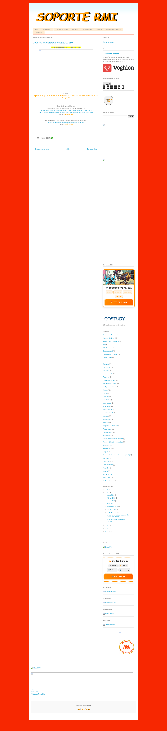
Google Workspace (109, 380)
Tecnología (106, 461)
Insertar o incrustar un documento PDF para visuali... (117, 516)
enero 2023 (111, 495)
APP (104, 344)
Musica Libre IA (108, 413)
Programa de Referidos (110, 426)
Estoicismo (106, 367)
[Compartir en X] (44, 138)
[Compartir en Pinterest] (49, 138)
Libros (105, 393)
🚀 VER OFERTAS (118, 576)
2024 (107, 525)
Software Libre (46, 29)
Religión (105, 452)
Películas (106, 422)
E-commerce (107, 361)
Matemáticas (107, 403)
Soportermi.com (87, 705)
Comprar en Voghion (111, 53)
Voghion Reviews (108, 481)
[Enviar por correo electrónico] (42, 138)
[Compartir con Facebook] (47, 138)
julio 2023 (110, 504)
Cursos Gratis (107, 358)
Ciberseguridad (108, 351)
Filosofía (99, 29)
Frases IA (106, 377)
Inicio (36, 29)
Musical (105, 416)
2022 (107, 490)
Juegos (105, 390)
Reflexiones (107, 448)
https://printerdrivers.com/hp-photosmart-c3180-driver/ (66, 122)
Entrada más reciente (42, 149)
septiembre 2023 (112, 507)
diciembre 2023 (112, 512)
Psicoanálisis (107, 432)
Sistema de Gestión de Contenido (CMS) (116, 455)
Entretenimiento (87, 29)
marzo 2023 (111, 501)
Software (106, 458)
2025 (107, 528)
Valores (105, 471)
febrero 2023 (111, 498)
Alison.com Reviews (109, 335)
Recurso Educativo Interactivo (113, 442)
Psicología (106, 435)
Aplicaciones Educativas (113, 29)
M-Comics (106, 400)
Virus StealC (107, 478)
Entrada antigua (92, 149)
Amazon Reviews (108, 338)
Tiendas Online (108, 465)
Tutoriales (75, 29)
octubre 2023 (111, 509)
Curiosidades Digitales (110, 354)
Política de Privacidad (38, 694)
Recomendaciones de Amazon (113, 439)
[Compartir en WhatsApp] (52, 138)
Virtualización (107, 474)
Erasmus (106, 364)
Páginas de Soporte (62, 29)
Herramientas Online (109, 383)
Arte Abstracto (107, 348)
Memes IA (106, 406)
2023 (107, 492)
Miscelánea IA (107, 409)
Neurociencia (107, 419)
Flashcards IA (107, 374)
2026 (107, 531)
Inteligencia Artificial (109, 387)
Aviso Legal (34, 691)
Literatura (106, 396)
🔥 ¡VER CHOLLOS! (118, 302)
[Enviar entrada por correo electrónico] (37, 138)
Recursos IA (38, 32)
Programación (107, 429)
